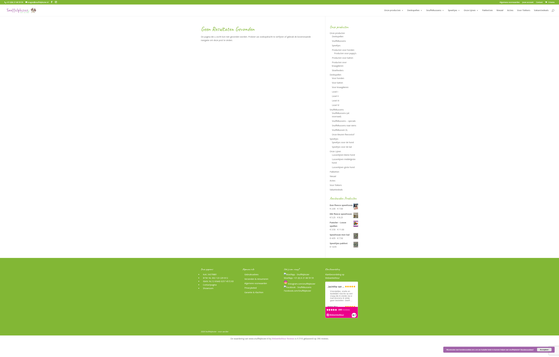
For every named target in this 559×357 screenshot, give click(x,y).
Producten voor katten (342, 57)
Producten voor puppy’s (345, 53)
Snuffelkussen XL (340, 130)
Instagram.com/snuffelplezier (301, 283)
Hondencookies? (527, 350)
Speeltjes (452, 10)
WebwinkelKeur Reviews (283, 338)
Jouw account (528, 2)
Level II (335, 96)
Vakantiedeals (541, 10)
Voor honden (338, 78)
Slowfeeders (338, 70)
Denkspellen (413, 10)
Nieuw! (500, 10)
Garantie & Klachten (253, 292)
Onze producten (392, 10)
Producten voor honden (343, 50)
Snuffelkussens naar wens (344, 125)
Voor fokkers (523, 10)
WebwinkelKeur (332, 278)
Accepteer (544, 349)
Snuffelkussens (433, 10)
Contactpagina (210, 284)
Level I (335, 91)
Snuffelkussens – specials (344, 121)
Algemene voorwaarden (510, 2)
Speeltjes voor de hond (343, 142)
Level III (335, 100)
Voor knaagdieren (340, 87)
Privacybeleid (250, 287)
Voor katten (337, 82)
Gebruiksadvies (251, 274)
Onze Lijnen (470, 10)
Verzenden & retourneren (256, 279)
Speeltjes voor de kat (342, 146)
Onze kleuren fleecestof (343, 134)
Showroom (208, 288)
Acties (510, 10)
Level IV (335, 105)
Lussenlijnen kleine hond (343, 154)
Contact (539, 2)
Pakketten (487, 10)
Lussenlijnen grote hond (343, 167)
